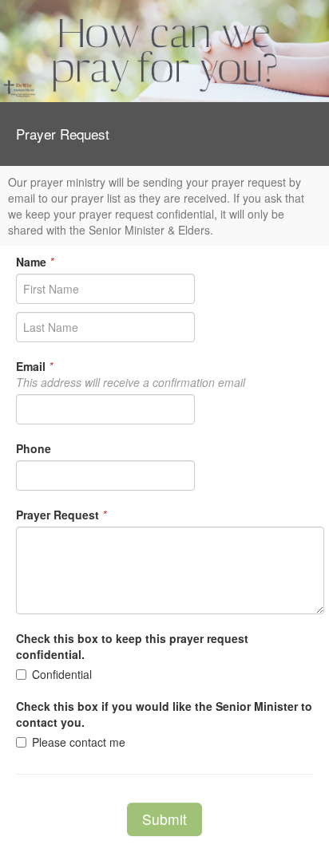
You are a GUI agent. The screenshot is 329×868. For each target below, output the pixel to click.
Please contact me (78, 742)
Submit (164, 819)
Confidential (62, 674)
